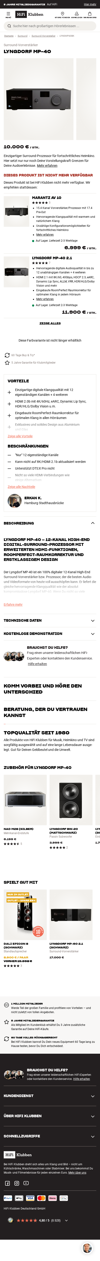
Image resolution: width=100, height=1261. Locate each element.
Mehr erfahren (47, 165)
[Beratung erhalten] (87, 1248)
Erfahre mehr (13, 604)
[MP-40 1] (38, 99)
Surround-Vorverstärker (43, 36)
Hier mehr (90, 4)
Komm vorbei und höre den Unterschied (43, 689)
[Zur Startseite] (29, 14)
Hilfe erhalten (37, 664)
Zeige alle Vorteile (20, 436)
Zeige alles (50, 323)
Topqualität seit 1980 (37, 733)
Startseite (8, 36)
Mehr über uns (77, 1172)
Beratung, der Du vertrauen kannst (45, 712)
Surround (22, 36)
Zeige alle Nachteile (21, 487)
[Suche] (9, 26)
